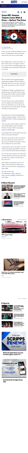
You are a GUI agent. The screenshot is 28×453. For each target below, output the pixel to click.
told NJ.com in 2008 (13, 148)
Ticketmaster (7, 173)
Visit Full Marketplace (21, 219)
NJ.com (7, 175)
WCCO (13, 173)
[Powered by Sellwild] (24, 298)
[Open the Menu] (2, 2)
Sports (4, 12)
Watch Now (24, 2)
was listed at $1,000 (11, 117)
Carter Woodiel (6, 47)
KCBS (13, 175)
